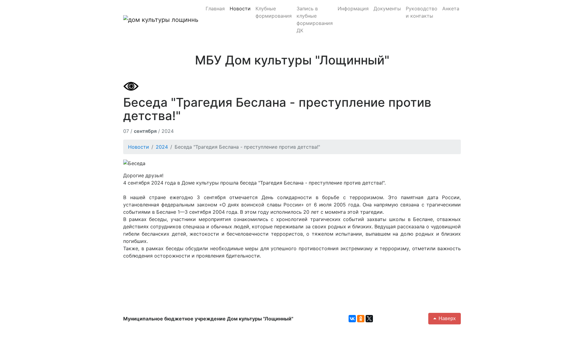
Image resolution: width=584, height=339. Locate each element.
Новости (240, 8)
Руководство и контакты (421, 12)
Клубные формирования (273, 12)
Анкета (450, 8)
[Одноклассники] (360, 318)
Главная (215, 8)
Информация (353, 8)
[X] (369, 318)
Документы (387, 8)
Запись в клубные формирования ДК (315, 19)
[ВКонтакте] (352, 318)
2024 (162, 147)
